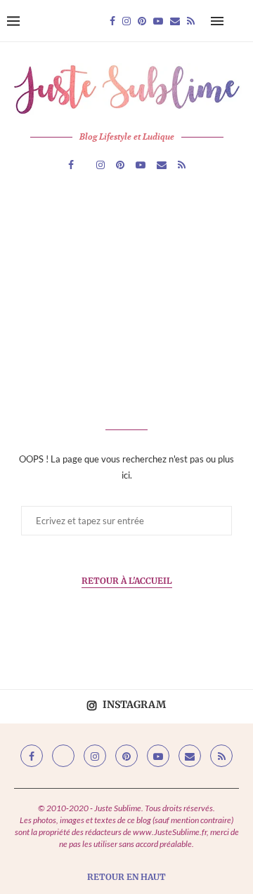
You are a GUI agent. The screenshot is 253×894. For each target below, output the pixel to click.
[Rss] (191, 21)
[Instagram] (126, 21)
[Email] (175, 21)
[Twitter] (63, 756)
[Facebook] (112, 21)
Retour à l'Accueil (127, 580)
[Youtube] (158, 21)
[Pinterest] (142, 21)
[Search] (239, 21)
